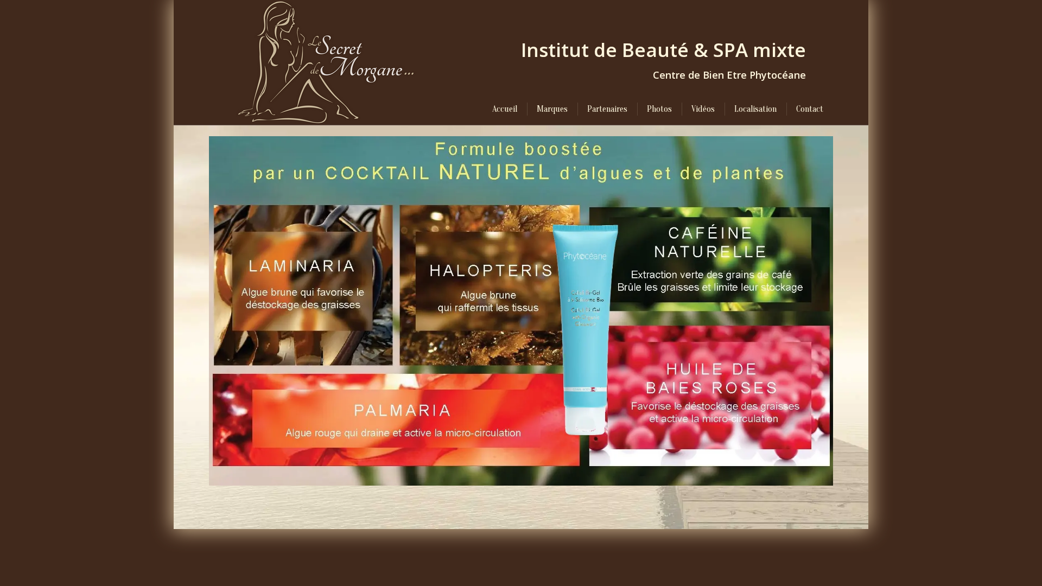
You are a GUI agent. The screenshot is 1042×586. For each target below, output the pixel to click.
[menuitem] (504, 109)
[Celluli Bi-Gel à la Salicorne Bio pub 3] (521, 311)
